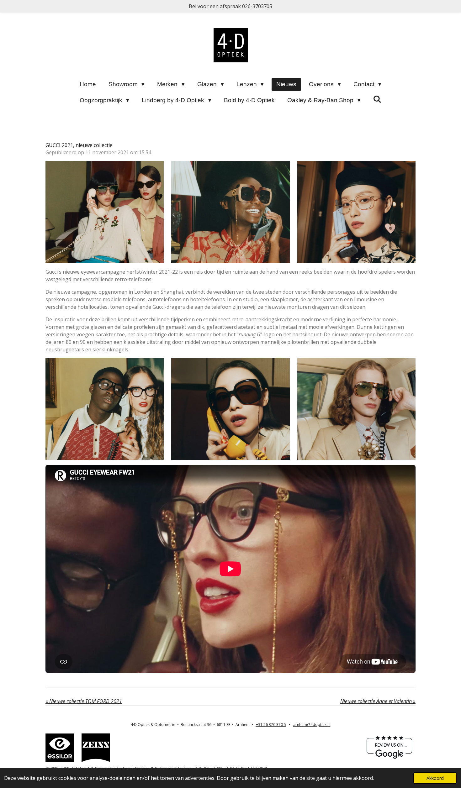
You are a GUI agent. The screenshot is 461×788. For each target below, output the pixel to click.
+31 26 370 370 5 (271, 724)
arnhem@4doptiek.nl (312, 724)
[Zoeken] (377, 99)
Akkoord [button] (435, 778)
